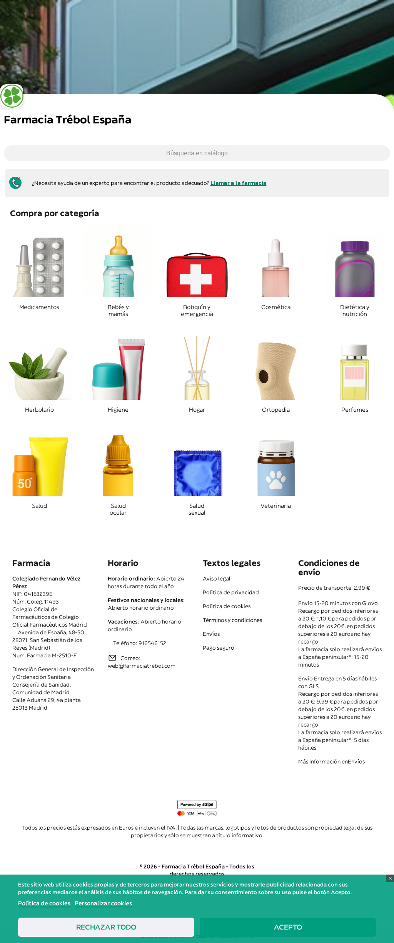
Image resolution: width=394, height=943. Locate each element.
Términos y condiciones (232, 620)
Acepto (288, 927)
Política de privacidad (231, 592)
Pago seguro (218, 647)
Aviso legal (216, 578)
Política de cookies (226, 606)
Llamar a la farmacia (238, 183)
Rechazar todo (106, 927)
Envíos (211, 633)
